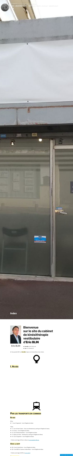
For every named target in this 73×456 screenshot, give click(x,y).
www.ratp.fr (27, 453)
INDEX (12, 6)
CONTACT (45, 6)
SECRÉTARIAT (53, 6)
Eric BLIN (12, 4)
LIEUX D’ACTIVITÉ (21, 6)
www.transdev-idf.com (34, 440)
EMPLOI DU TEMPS (35, 6)
